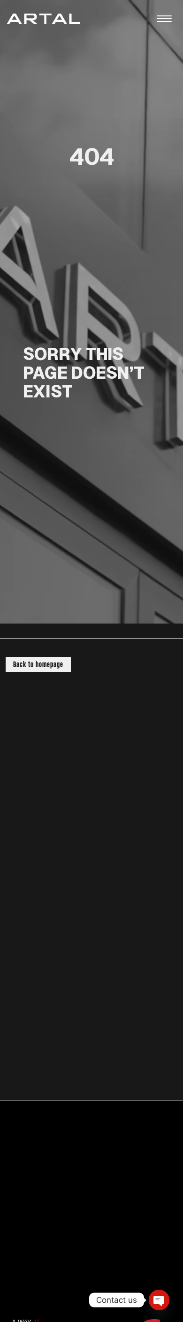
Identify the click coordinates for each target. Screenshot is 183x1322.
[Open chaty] (159, 1300)
